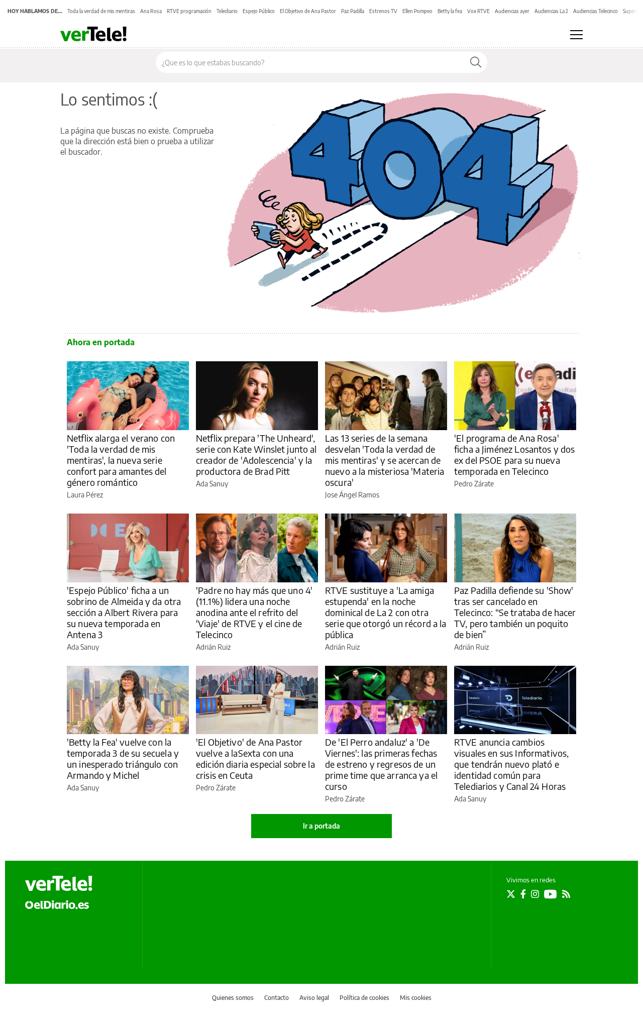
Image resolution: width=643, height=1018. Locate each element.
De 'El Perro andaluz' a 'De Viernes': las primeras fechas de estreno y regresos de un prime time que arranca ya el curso (381, 764)
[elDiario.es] (57, 904)
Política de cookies (364, 997)
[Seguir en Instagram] (535, 893)
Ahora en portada (101, 342)
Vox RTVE (478, 11)
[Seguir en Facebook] (523, 893)
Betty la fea (450, 11)
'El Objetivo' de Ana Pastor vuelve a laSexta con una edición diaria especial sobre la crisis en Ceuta (255, 758)
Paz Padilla (352, 11)
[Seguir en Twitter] (510, 893)
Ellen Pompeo (417, 11)
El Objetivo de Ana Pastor (308, 11)
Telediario (227, 11)
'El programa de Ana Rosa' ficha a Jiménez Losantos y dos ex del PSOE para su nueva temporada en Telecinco (514, 454)
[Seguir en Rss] (566, 893)
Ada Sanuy (212, 483)
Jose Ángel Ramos (352, 494)
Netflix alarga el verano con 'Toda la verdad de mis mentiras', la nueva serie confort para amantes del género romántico (121, 460)
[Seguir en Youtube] (550, 893)
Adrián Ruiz (213, 647)
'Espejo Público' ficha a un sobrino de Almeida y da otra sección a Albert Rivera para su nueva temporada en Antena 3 (124, 612)
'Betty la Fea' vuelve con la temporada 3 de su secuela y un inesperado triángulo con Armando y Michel (123, 758)
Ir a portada (321, 826)
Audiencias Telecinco (595, 11)
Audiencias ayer (512, 11)
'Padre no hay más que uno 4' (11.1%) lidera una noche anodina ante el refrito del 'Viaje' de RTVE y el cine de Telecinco (254, 612)
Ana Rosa (151, 11)
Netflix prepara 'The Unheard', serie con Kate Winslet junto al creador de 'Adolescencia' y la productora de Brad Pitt (256, 454)
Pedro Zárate (474, 483)
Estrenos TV (383, 11)
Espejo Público (259, 11)
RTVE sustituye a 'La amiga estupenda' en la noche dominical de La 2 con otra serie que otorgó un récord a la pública (386, 612)
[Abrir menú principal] (576, 34)
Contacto (276, 997)
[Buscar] (475, 62)
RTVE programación (189, 11)
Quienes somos (233, 997)
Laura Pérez (85, 494)
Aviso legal (314, 997)
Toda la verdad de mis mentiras (101, 11)
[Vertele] (58, 883)
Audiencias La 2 (551, 11)
